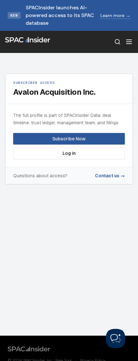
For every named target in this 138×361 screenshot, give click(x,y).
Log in (69, 153)
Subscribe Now (69, 139)
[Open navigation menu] (129, 42)
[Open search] (117, 42)
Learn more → (115, 15)
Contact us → (110, 176)
